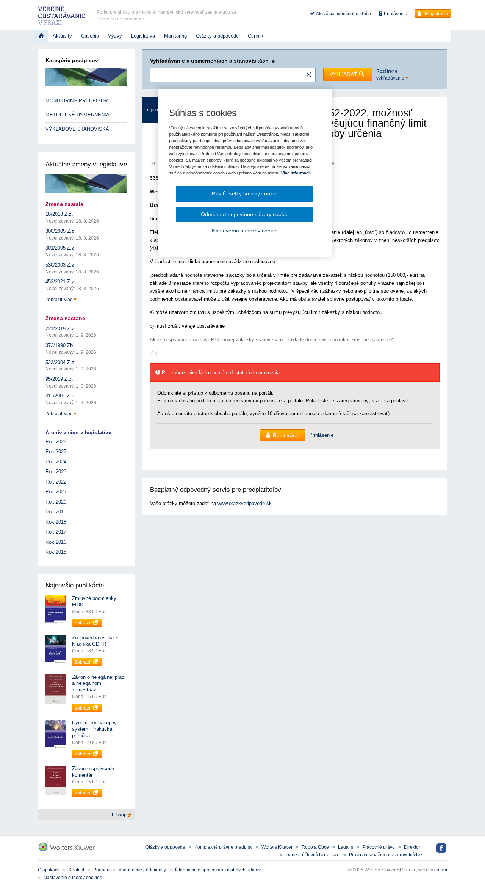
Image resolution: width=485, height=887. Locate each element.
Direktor (412, 847)
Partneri (101, 870)
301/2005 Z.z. (60, 248)
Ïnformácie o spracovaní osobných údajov (218, 870)
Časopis (90, 36)
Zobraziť (84, 622)
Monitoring (175, 36)
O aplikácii (48, 870)
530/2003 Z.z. (60, 265)
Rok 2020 (55, 502)
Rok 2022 (55, 482)
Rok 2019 (55, 512)
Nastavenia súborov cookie (245, 231)
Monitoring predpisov (76, 101)
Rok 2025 (55, 451)
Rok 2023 (55, 471)
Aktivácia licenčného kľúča (343, 13)
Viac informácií (296, 173)
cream (440, 870)
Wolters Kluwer (277, 847)
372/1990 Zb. (59, 345)
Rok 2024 (55, 462)
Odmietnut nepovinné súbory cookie (245, 214)
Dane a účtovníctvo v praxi (313, 854)
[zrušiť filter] (309, 75)
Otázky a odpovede (217, 36)
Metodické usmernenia (77, 115)
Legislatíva (143, 36)
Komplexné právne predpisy (223, 847)
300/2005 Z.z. (60, 231)
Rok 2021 (55, 492)
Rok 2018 (55, 522)
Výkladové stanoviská (77, 129)
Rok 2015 (55, 552)
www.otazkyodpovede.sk (244, 503)
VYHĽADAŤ (344, 74)
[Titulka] (41, 36)
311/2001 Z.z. (60, 396)
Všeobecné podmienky (142, 870)
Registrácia (436, 13)
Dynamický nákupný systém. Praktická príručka (94, 729)
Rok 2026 (55, 441)
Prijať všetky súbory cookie (244, 193)
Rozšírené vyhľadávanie (390, 75)
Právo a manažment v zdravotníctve (385, 854)
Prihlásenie (395, 13)
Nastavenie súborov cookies (73, 877)
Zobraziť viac (59, 299)
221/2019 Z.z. (60, 328)
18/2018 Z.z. (59, 214)
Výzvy (115, 36)
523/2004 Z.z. (60, 362)
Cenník (255, 36)
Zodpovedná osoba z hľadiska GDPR (95, 641)
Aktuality (62, 36)
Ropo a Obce (315, 847)
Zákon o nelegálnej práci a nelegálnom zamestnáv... (98, 683)
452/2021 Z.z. (60, 281)
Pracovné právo (378, 847)
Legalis (345, 847)
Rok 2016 (55, 542)
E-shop (120, 815)
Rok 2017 (55, 532)
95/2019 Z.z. (59, 379)
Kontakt (76, 870)
